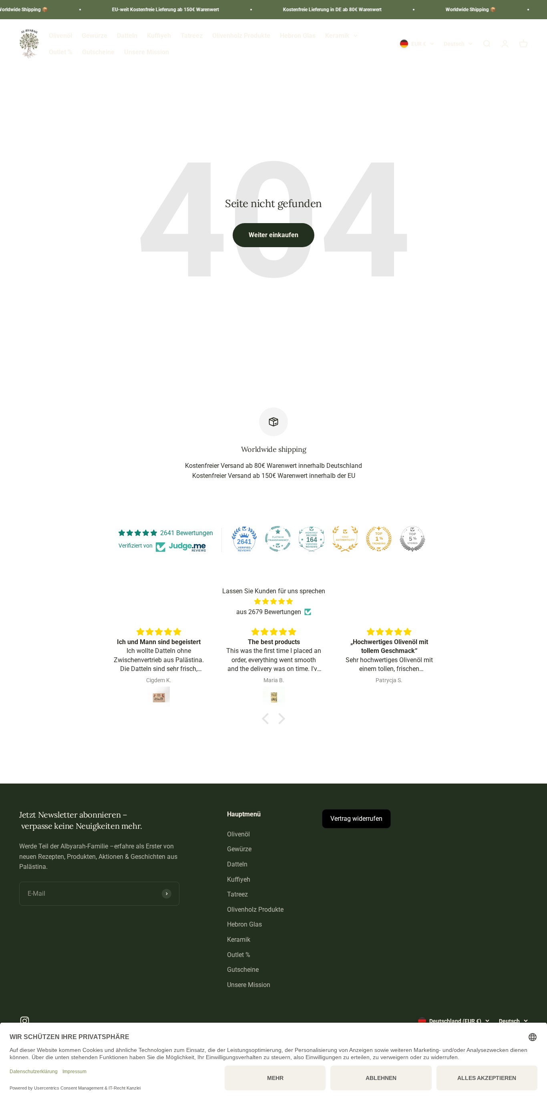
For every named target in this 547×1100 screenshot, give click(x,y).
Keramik (337, 35)
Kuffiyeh (159, 35)
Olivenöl (60, 35)
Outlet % (60, 52)
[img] (273, 601)
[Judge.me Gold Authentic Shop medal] (345, 539)
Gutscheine (98, 52)
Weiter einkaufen (273, 235)
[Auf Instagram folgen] (24, 1020)
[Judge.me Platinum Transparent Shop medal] (278, 539)
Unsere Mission (146, 52)
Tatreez (192, 35)
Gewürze (94, 35)
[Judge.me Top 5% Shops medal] (412, 539)
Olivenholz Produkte (241, 35)
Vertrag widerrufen (356, 818)
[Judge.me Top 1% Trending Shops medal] (379, 539)
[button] (267, 718)
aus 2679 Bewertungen (268, 612)
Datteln (127, 35)
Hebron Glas (298, 35)
